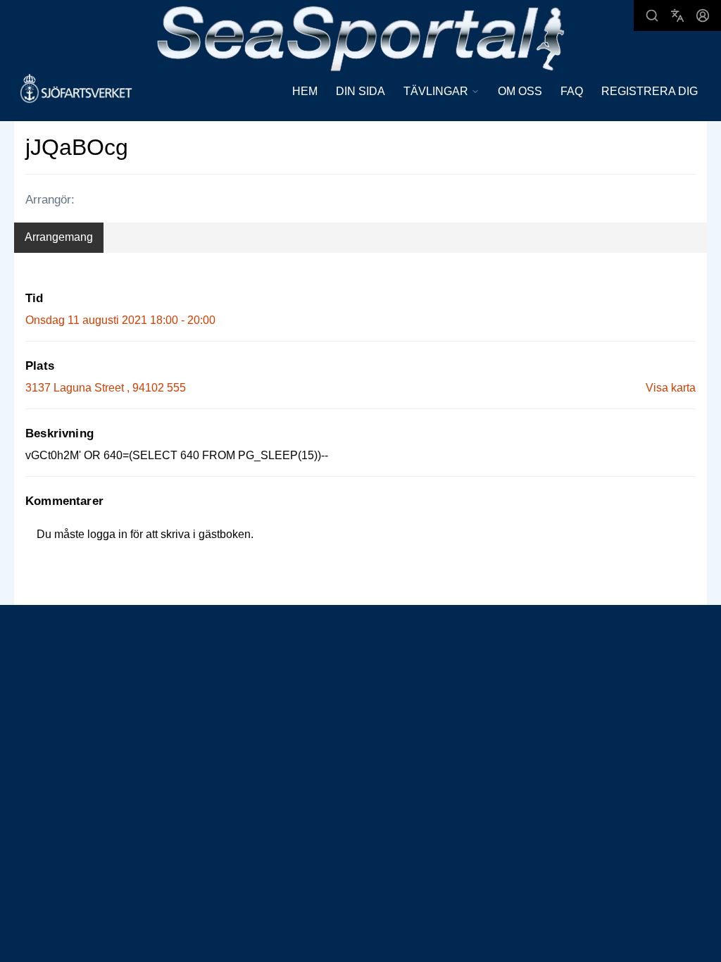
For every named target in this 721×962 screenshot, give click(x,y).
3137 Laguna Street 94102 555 (105, 388)
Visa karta (671, 388)
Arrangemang (59, 237)
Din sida (360, 91)
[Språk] (677, 15)
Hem (305, 91)
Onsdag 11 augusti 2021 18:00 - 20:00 (120, 320)
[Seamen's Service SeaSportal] (361, 37)
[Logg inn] (702, 15)
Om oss (520, 91)
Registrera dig (649, 91)
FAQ (571, 91)
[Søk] (652, 15)
